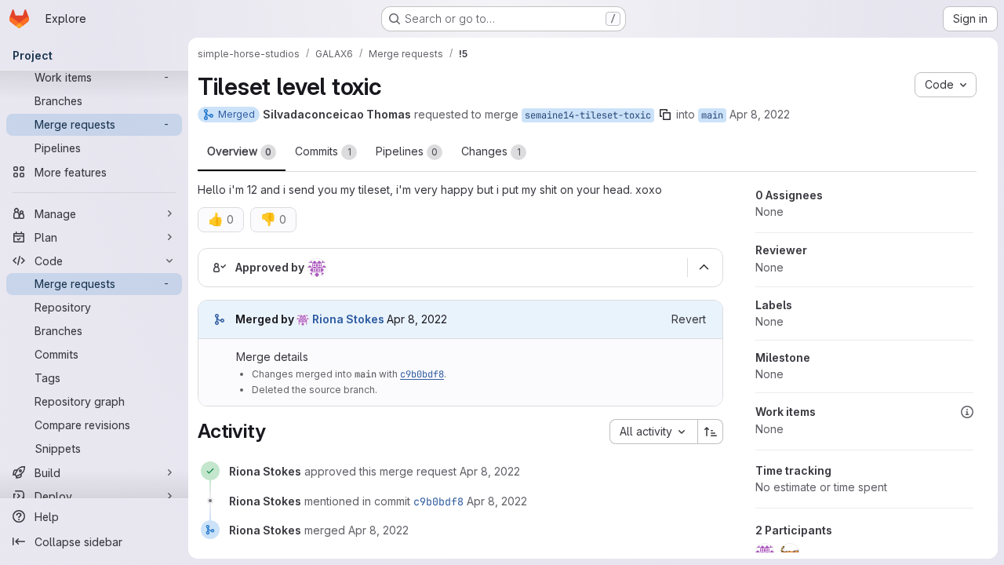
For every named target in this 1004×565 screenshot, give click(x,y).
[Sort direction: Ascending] (710, 431)
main (712, 115)
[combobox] (653, 431)
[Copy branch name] (665, 114)
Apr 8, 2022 (759, 114)
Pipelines (407, 151)
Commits (323, 151)
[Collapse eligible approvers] (703, 267)
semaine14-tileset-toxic (588, 115)
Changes (491, 151)
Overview (239, 151)
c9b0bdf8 (422, 374)
